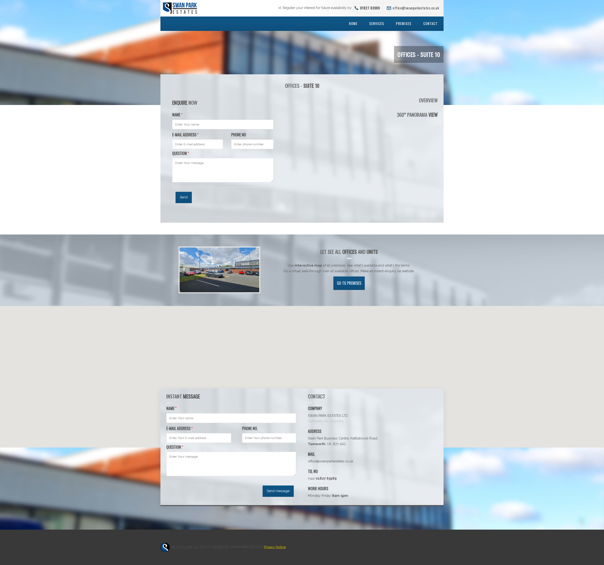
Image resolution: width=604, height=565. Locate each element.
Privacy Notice (275, 547)
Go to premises (349, 283)
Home (353, 23)
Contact (430, 23)
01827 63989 (370, 7)
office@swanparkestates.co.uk (416, 7)
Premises (403, 23)
